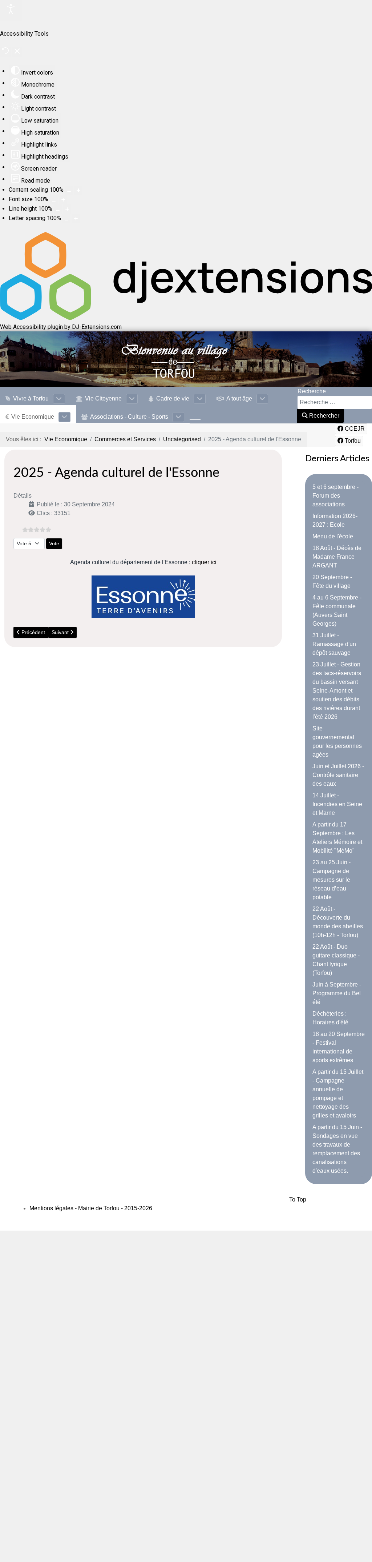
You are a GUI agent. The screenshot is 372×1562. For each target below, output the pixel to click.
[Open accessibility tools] (11, 10)
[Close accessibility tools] (17, 52)
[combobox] (335, 402)
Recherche (312, 391)
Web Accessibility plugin (31, 326)
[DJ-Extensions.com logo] (186, 318)
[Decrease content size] (69, 190)
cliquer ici (204, 562)
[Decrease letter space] (66, 218)
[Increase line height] (67, 209)
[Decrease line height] (58, 209)
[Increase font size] (63, 199)
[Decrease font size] (54, 199)
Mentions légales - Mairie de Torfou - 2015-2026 (90, 1208)
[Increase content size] (78, 190)
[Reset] (5, 52)
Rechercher (323, 416)
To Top (297, 1199)
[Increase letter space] (76, 218)
